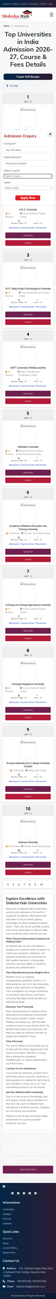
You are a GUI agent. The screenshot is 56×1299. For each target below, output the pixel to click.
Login (51, 4)
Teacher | (25, 4)
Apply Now (27, 198)
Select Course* (12, 170)
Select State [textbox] (12, 188)
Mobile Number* (12, 157)
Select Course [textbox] (13, 176)
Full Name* (10, 143)
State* (7, 182)
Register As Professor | (12, 4)
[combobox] (28, 176)
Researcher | (35, 4)
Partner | (44, 4)
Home (6, 26)
